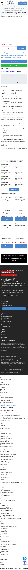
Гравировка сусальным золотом (8, 546)
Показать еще (14, 190)
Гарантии (3, 332)
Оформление (3, 532)
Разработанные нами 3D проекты (8, 456)
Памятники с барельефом (6, 400)
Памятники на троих (5, 431)
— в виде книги (3, 475)
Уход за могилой (4, 529)
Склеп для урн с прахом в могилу (8, 531)
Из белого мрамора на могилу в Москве (10, 416)
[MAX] (25, 563)
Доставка (3, 331)
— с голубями (3, 472)
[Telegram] (25, 558)
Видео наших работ (5, 321)
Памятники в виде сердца (6, 392)
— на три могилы (4, 480)
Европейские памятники (6, 402)
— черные (2, 428)
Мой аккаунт (4, 338)
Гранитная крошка (4, 514)
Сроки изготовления (5, 327)
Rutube (11, 297)
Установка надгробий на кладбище (8, 500)
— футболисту (3, 469)
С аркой (2, 395)
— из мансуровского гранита (7, 411)
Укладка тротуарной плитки (6, 510)
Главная (3, 314)
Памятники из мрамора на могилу (8, 415)
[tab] (14, 78)
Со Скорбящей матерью (6, 397)
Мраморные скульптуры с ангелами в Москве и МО (12, 420)
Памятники (2, 377)
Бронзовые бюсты (4, 503)
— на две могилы (4, 478)
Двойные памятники (5, 429)
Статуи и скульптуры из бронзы (7, 501)
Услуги (1, 498)
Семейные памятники (5, 434)
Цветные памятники (5, 421)
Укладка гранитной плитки (6, 511)
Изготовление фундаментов (7, 516)
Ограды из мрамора (5, 492)
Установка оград (4, 506)
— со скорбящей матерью (6, 460)
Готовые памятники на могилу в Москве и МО (11, 483)
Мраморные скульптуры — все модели (9, 418)
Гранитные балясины (5, 557)
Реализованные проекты (6, 318)
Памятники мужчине (5, 441)
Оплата (2, 329)
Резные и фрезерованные (6, 398)
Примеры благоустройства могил (8, 324)
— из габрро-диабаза (5, 413)
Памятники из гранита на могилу (8, 406)
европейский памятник (10, 57)
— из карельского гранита (6, 410)
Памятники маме (4, 438)
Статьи (2, 334)
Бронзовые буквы (4, 537)
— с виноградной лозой (6, 474)
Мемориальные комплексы (6, 403)
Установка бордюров (5, 508)
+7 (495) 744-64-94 (5, 305)
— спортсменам (4, 467)
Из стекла (2, 387)
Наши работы (3, 451)
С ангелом (2, 390)
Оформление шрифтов (5, 542)
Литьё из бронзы (4, 523)
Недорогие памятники (5, 380)
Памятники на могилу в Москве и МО (17, 55)
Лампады (2, 554)
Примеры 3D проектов (6, 322)
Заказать (21, 48)
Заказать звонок (22, 3)
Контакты (3, 336)
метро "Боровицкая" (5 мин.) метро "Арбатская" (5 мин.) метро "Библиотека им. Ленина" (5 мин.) (11, 281)
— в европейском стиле (6, 482)
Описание (14, 77)
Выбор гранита (3, 560)
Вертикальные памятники (6, 447)
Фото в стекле (3, 536)
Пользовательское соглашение (8, 342)
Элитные (2, 384)
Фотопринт (2, 541)
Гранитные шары (4, 559)
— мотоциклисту (4, 465)
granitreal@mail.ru (8, 307)
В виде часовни (4, 393)
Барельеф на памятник (5, 521)
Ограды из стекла (4, 495)
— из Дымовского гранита (6, 408)
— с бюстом (3, 462)
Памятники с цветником (6, 449)
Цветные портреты (4, 539)
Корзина (3, 340)
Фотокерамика (3, 534)
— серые (2, 424)
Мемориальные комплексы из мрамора (9, 459)
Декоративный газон (5, 549)
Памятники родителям (5, 436)
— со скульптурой (4, 464)
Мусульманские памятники (6, 444)
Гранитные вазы (4, 552)
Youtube (4, 297)
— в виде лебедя (4, 477)
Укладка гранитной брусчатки (7, 513)
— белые (2, 423)
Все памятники (3, 379)
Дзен (17, 297)
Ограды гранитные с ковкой (7, 493)
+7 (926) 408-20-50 (22, 1)
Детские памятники (4, 442)
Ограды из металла (5, 496)
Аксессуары (3, 547)
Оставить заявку (14, 61)
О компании (3, 316)
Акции (2, 326)
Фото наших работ (5, 319)
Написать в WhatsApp (14, 65)
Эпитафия (2, 524)
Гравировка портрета (5, 544)
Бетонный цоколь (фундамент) (7, 518)
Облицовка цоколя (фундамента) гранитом (10, 519)
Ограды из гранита (4, 490)
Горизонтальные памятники (7, 446)
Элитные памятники (5, 382)
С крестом (2, 388)
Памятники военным (5, 433)
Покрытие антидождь (5, 526)
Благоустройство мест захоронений (8, 528)
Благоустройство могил (5, 405)
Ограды (2, 488)
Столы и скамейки (4, 550)
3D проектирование (5, 505)
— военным (3, 470)
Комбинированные (4, 385)
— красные (2, 426)
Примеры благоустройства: (6, 457)
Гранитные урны (4, 555)
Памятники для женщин (6, 439)
